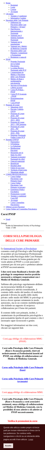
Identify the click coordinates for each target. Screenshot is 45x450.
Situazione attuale (17, 172)
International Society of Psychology (20, 248)
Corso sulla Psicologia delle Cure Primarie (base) (22, 368)
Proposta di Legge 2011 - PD (17, 128)
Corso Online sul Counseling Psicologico (21, 209)
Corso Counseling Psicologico (17, 203)
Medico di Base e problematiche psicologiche (17, 81)
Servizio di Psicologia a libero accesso (19, 86)
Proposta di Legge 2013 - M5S (17, 119)
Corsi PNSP (15, 103)
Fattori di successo (17, 168)
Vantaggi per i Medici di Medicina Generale (19, 47)
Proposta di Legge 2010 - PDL (17, 132)
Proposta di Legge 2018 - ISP (17, 115)
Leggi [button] (30, 439)
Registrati (14, 5)
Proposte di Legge (13, 105)
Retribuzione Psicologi (15, 149)
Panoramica (15, 142)
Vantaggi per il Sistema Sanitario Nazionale (17, 37)
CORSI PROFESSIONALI (16, 174)
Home (8, 3)
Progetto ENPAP (12, 140)
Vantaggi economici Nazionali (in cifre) (18, 158)
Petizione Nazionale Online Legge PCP (18, 136)
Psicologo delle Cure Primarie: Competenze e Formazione (19, 53)
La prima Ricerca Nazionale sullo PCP (18, 69)
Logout (13, 9)
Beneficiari (15, 163)
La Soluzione (16, 146)
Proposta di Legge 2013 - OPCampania (18, 123)
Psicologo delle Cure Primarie (17, 20)
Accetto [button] (8, 446)
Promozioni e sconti (18, 194)
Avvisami (14, 12)
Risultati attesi (16, 166)
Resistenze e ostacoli (18, 57)
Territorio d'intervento (19, 170)
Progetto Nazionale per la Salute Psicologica (18, 63)
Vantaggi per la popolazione (16, 43)
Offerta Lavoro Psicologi (15, 207)
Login (13, 7)
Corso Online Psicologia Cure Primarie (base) (17, 178)
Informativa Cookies (18, 18)
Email (8, 219)
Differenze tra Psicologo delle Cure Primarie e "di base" (18, 24)
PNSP (8, 59)
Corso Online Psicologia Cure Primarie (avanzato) (18, 185)
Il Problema (15, 144)
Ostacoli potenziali (18, 161)
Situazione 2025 (17, 107)
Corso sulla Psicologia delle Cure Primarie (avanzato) (22, 380)
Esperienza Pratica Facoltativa (17, 190)
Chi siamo (9, 14)
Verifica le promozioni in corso (22, 421)
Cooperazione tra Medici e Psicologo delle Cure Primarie (18, 74)
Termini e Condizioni (19, 16)
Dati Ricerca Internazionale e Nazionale (17, 31)
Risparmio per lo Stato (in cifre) (17, 154)
